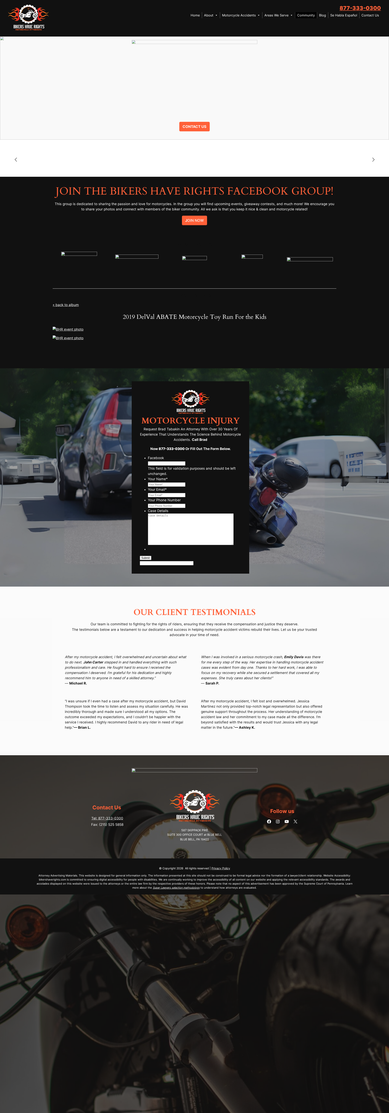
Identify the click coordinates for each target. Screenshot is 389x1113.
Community (306, 15)
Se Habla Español (343, 15)
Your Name (158, 479)
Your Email (157, 489)
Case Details (158, 511)
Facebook (156, 458)
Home (195, 15)
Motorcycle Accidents (239, 15)
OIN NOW (194, 220)
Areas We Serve (276, 15)
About (208, 15)
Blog (322, 15)
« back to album (66, 305)
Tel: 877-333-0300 (107, 818)
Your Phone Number (164, 500)
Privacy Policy (221, 868)
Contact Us (370, 15)
